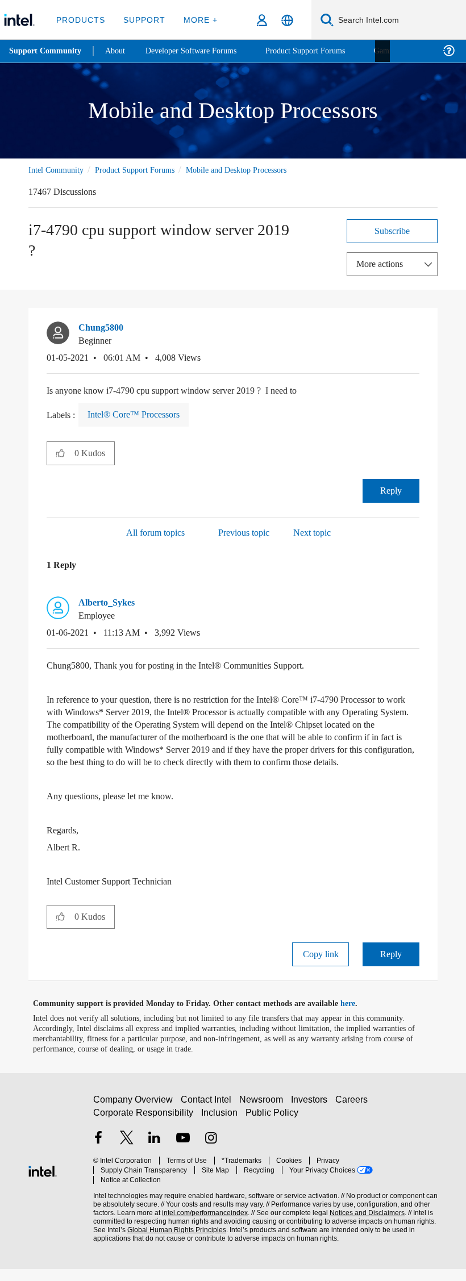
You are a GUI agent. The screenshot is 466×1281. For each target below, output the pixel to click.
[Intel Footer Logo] (42, 1181)
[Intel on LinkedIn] (154, 1155)
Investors (311, 1116)
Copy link (320, 966)
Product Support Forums (144, 170)
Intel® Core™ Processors (137, 414)
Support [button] (142, 20)
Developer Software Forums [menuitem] (199, 51)
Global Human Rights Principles (173, 1237)
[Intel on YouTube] (183, 1155)
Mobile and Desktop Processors (256, 170)
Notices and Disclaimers (364, 1220)
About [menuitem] (118, 51)
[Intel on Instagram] (210, 1155)
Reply (391, 489)
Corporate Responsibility (143, 1129)
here (357, 1015)
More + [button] (197, 20)
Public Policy (272, 1129)
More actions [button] (382, 263)
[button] (414, 330)
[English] (287, 20)
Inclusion (220, 1129)
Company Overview (133, 1116)
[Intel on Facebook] (98, 1155)
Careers (353, 1116)
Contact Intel (207, 1116)
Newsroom (263, 1116)
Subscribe (392, 230)
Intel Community (58, 170)
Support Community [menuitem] (46, 51)
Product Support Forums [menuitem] (321, 51)
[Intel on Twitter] (126, 1155)
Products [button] (80, 20)
